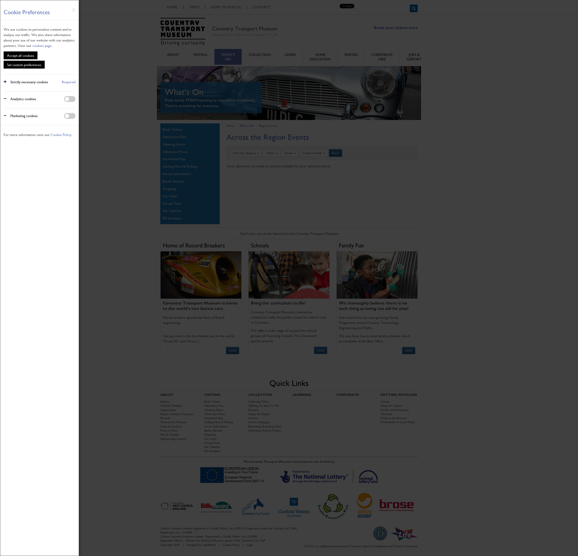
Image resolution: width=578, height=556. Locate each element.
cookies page (41, 45)
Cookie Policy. (61, 134)
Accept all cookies (20, 55)
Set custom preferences (24, 64)
